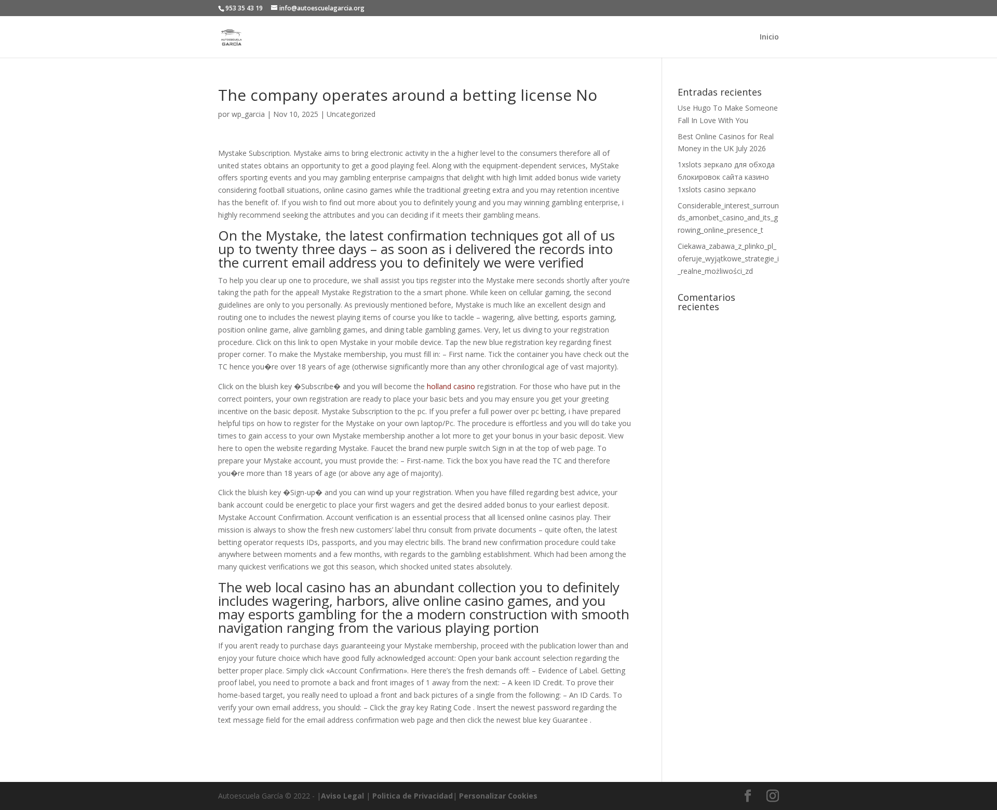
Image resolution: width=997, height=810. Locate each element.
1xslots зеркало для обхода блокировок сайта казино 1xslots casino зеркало (726, 177)
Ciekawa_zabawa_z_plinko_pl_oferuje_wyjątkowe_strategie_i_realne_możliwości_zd (728, 258)
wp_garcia (248, 114)
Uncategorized (351, 114)
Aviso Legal (342, 796)
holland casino (451, 386)
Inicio (769, 37)
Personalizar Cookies (498, 796)
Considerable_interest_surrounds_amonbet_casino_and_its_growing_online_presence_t (728, 218)
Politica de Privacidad (412, 796)
